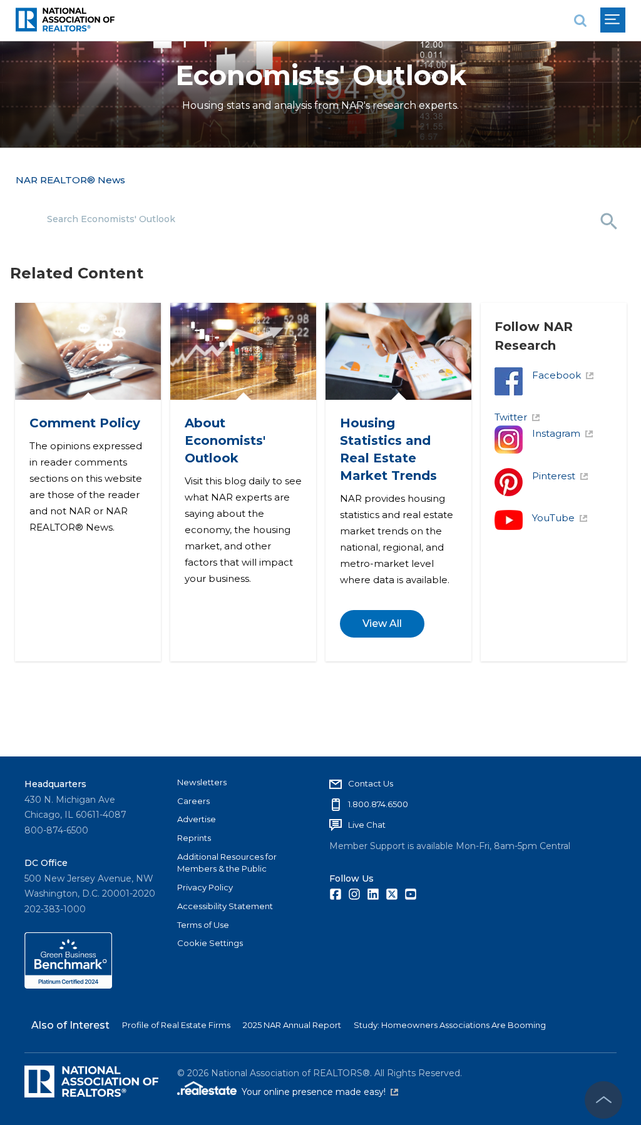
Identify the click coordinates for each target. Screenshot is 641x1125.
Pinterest (553, 476)
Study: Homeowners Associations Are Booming (450, 1025)
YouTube (553, 518)
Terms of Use (203, 925)
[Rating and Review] (68, 985)
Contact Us (370, 783)
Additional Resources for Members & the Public (227, 863)
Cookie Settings (210, 943)
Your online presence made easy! (320, 1091)
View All (381, 624)
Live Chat (367, 825)
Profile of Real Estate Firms (176, 1025)
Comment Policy (84, 422)
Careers (193, 801)
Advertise (196, 819)
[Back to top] (603, 1100)
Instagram (556, 433)
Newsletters (202, 782)
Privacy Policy (205, 887)
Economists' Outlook (320, 75)
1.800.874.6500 (378, 804)
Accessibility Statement (225, 906)
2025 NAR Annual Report (292, 1025)
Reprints (194, 838)
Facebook (556, 375)
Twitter (511, 417)
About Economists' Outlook (224, 440)
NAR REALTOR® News (70, 180)
